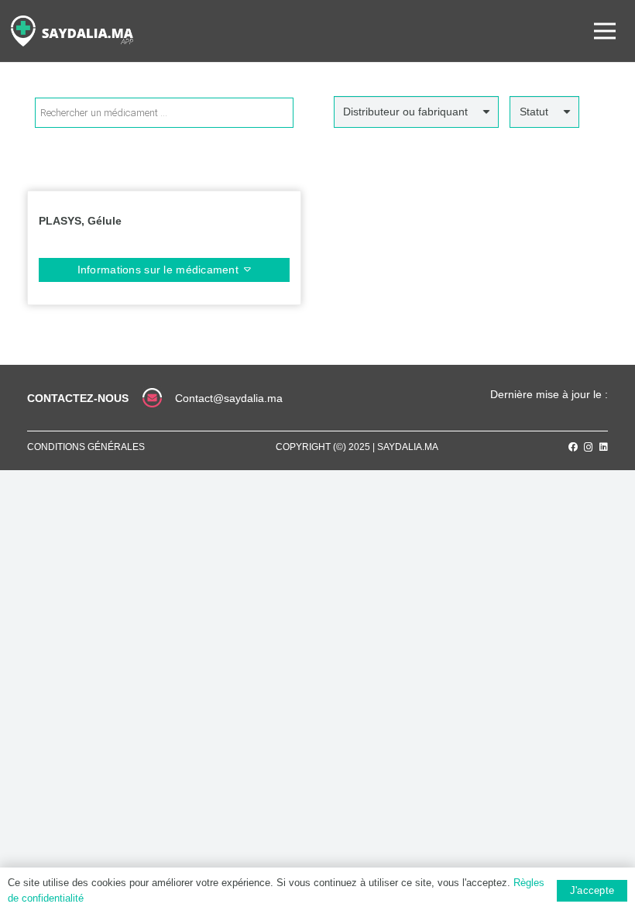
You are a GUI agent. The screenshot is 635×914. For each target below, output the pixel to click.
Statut (534, 111)
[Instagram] (588, 447)
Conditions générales (86, 447)
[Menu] (604, 31)
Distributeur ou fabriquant (405, 111)
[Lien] (72, 30)
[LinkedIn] (603, 447)
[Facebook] (573, 447)
